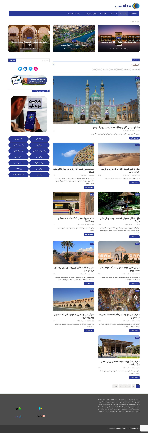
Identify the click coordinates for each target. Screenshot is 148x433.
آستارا (119, 69)
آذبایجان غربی (136, 69)
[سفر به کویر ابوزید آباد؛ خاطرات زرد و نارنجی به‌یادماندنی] (119, 154)
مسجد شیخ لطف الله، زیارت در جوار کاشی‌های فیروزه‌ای (73, 170)
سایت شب (102, 411)
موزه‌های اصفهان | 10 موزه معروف (74, 45)
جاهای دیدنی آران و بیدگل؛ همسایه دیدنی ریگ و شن (116, 127)
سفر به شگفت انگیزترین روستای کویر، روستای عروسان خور (74, 269)
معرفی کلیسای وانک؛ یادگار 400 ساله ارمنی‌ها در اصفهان (119, 316)
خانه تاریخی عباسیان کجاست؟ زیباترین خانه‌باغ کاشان (29, 43)
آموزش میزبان (113, 69)
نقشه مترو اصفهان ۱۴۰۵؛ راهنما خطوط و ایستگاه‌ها (76, 220)
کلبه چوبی (18, 139)
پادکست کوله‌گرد (74, 13)
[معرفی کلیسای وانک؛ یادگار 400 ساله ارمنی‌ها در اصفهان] (119, 299)
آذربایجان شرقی (126, 69)
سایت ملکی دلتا (18, 174)
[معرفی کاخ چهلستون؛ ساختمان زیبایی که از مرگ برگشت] (119, 346)
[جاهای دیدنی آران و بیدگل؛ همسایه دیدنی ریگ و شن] (96, 100)
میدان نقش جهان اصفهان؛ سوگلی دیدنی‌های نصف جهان (120, 269)
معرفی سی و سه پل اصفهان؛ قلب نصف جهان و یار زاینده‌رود (74, 316)
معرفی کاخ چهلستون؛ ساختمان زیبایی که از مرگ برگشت (120, 363)
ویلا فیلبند (18, 169)
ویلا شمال (39, 139)
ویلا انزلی (39, 174)
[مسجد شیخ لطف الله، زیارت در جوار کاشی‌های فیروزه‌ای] (73, 154)
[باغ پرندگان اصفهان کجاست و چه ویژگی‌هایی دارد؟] (119, 203)
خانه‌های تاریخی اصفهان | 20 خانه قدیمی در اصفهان (118, 43)
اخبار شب (103, 13)
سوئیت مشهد (39, 163)
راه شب (124, 13)
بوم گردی (39, 145)
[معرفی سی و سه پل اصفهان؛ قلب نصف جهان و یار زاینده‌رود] (73, 299)
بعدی (116, 386)
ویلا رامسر (39, 157)
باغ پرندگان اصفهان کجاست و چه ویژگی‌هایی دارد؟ (120, 220)
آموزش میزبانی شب (91, 13)
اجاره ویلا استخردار (18, 145)
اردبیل (99, 69)
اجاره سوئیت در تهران (39, 151)
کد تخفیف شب (18, 163)
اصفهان (118, 38)
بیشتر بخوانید (134, 138)
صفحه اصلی (133, 13)
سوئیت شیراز (19, 157)
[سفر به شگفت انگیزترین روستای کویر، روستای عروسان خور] (73, 252)
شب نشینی (113, 13)
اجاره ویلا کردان (19, 151)
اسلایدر (94, 69)
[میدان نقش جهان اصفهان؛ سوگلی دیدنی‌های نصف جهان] (119, 252)
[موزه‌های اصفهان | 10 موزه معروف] (74, 38)
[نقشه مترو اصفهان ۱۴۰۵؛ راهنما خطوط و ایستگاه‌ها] (73, 203)
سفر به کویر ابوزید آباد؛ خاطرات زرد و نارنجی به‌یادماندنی (120, 170)
